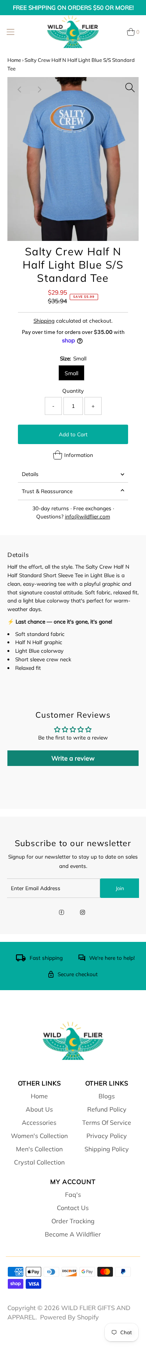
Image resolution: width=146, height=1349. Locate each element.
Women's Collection (39, 1136)
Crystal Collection (39, 1162)
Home (14, 60)
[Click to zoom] (130, 85)
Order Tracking (73, 1221)
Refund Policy (107, 1109)
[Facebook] (61, 913)
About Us (39, 1109)
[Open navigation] (10, 32)
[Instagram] (82, 913)
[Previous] (19, 89)
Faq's (73, 1194)
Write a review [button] (73, 758)
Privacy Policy (106, 1136)
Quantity (73, 390)
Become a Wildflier (73, 1234)
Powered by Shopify (69, 1317)
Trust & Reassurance (47, 491)
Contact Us (73, 1208)
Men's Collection (39, 1149)
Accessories (39, 1122)
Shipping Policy (106, 1149)
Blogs (107, 1096)
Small (71, 373)
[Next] (38, 89)
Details (30, 474)
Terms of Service (106, 1122)
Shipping (44, 320)
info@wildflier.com (87, 516)
